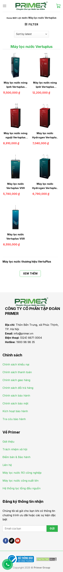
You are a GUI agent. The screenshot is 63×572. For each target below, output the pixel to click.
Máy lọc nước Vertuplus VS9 (15, 186)
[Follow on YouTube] (17, 541)
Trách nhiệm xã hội (15, 449)
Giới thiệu (8, 441)
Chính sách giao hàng (16, 380)
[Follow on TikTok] (11, 541)
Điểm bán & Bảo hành (16, 457)
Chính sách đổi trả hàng (18, 387)
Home (9, 18)
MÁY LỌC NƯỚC (20, 18)
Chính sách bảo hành (16, 395)
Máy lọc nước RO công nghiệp (22, 472)
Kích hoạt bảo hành (15, 411)
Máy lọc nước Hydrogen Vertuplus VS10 (45, 136)
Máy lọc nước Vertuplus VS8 (15, 236)
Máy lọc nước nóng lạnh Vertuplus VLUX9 (15, 85)
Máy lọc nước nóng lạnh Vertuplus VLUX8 (45, 85)
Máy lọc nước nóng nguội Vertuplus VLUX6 (15, 136)
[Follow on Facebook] (5, 541)
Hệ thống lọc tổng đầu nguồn (21, 488)
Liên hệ (7, 465)
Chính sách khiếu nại (16, 364)
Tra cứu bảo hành (14, 419)
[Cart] (58, 6)
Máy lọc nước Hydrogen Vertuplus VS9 (45, 186)
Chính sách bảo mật (15, 403)
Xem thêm (30, 273)
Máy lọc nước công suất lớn (20, 480)
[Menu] (5, 6)
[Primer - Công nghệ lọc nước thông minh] (31, 6)
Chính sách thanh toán (17, 372)
